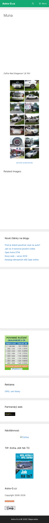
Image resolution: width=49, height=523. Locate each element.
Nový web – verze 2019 (16, 256)
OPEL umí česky (12, 391)
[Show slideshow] (24, 163)
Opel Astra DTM (12, 252)
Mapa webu (33, 519)
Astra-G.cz (8, 3)
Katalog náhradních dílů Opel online (22, 260)
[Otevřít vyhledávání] (32, 3)
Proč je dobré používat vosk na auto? (22, 245)
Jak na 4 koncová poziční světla (20, 249)
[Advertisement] (24, 46)
